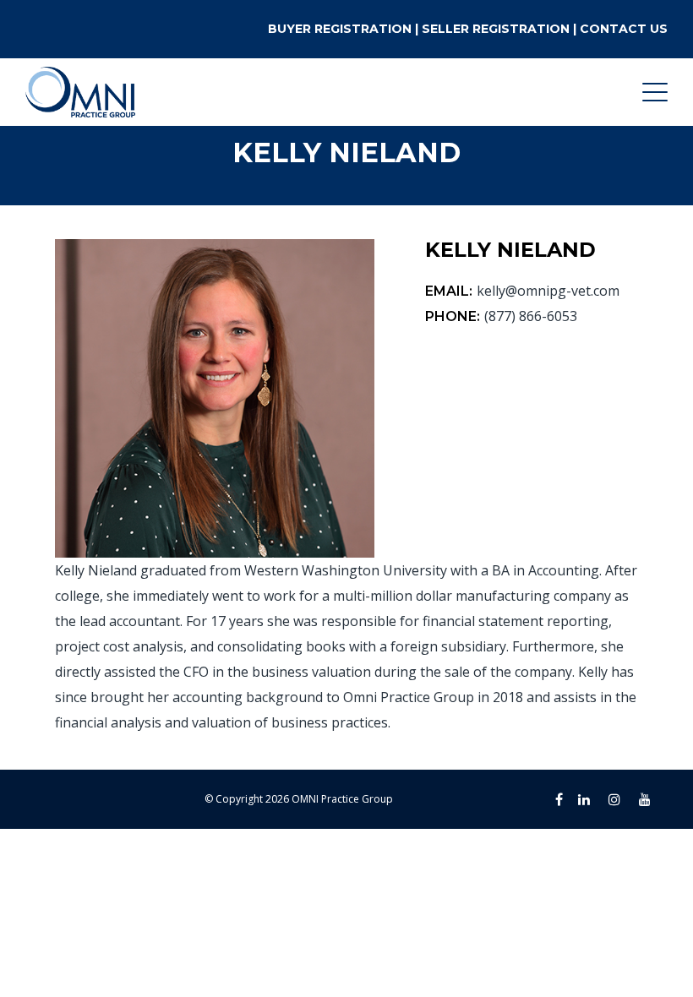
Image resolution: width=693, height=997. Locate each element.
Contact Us (624, 28)
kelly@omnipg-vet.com (548, 290)
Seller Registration (496, 28)
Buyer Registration (340, 28)
